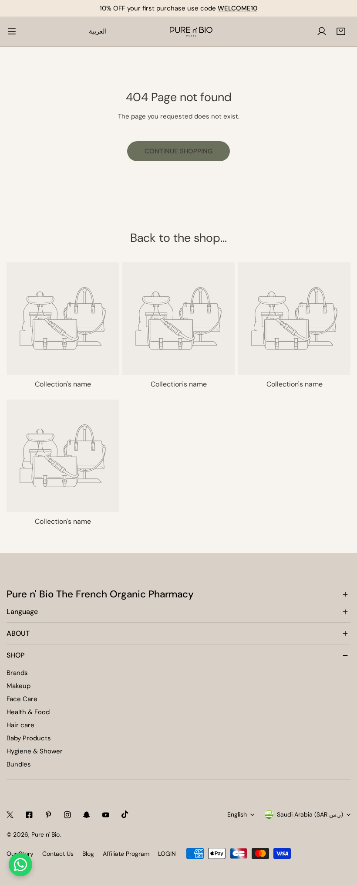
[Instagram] (67, 814)
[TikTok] (125, 814)
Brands (17, 672)
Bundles (19, 764)
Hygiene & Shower (35, 751)
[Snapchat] (86, 814)
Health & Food (28, 712)
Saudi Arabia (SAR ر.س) (310, 814)
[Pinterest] (48, 814)
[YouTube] (105, 814)
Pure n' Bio (45, 834)
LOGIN (167, 854)
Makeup (18, 686)
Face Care (22, 699)
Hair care (20, 725)
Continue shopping (178, 151)
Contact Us (58, 854)
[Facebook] (29, 814)
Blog (88, 854)
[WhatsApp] (20, 864)
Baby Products (29, 738)
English (237, 814)
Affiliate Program (126, 854)
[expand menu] (12, 31)
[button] (340, 31)
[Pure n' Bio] (191, 31)
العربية (98, 31)
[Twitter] (10, 814)
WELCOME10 (237, 8)
